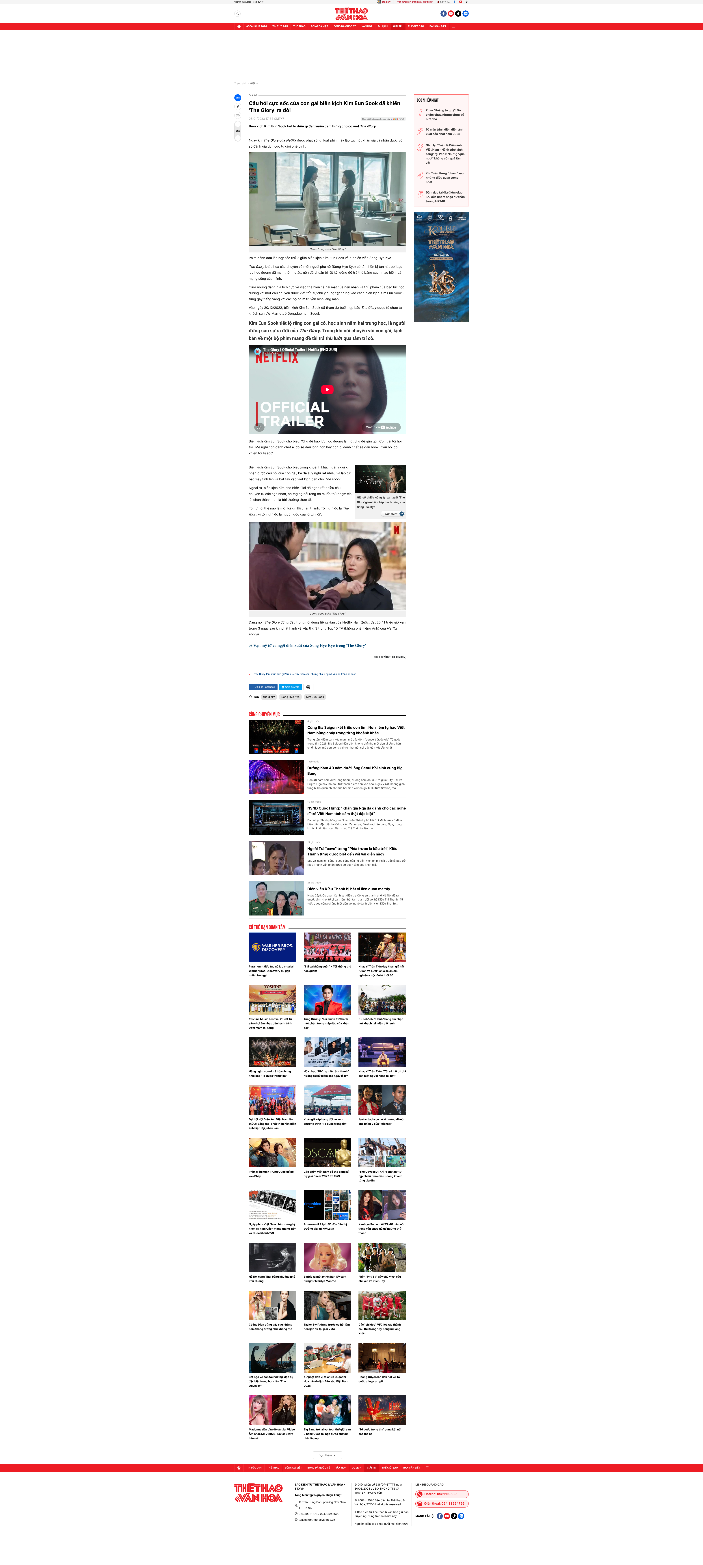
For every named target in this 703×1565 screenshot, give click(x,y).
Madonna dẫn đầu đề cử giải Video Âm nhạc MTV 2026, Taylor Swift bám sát (272, 1434)
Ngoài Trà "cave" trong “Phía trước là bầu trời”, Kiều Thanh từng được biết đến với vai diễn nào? (352, 851)
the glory (269, 697)
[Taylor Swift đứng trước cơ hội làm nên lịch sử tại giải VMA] (327, 1305)
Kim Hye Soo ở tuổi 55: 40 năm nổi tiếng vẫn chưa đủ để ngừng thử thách (381, 1228)
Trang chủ (240, 83)
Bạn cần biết (437, 26)
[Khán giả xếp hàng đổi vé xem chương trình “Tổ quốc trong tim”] (327, 1100)
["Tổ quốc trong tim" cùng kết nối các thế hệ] (382, 1410)
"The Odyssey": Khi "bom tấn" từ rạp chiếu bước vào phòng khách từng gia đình (380, 1176)
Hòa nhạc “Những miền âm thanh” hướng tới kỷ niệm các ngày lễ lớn (326, 1074)
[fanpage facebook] (443, 13)
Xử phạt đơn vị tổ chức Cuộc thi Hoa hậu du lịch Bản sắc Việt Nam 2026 (326, 1381)
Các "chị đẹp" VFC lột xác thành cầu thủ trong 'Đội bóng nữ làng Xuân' (379, 1329)
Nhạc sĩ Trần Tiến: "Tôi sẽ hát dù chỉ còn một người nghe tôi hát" (382, 1074)
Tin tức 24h (280, 26)
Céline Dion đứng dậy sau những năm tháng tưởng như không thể (270, 1327)
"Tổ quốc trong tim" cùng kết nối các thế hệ (379, 1432)
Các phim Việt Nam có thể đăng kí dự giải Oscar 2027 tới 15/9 (326, 1174)
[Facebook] (454, 2)
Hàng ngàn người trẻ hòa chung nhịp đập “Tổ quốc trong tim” (270, 1074)
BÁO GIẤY (386, 2)
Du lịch (383, 26)
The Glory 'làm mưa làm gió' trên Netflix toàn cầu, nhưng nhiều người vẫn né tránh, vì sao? (305, 674)
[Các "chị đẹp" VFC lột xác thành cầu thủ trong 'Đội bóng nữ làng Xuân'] (382, 1305)
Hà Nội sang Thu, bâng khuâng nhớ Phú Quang (272, 1279)
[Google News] (383, 120)
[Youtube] (460, 2)
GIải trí (397, 26)
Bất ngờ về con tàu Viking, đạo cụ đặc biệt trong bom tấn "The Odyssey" (271, 1381)
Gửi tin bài (445, 2)
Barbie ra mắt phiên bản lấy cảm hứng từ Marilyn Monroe (325, 1279)
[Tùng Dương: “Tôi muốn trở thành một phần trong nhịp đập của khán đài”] (327, 1000)
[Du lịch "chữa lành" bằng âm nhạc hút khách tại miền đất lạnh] (382, 1000)
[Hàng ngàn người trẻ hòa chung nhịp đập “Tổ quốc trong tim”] (272, 1052)
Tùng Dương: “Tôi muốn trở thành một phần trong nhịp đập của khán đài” (326, 1023)
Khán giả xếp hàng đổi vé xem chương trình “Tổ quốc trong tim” (326, 1121)
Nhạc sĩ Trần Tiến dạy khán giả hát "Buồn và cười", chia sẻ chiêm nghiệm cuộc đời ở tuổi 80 (381, 971)
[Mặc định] (238, 131)
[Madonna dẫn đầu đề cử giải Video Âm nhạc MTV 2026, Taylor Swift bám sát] (272, 1410)
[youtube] (451, 13)
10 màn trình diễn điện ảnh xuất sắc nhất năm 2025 (445, 132)
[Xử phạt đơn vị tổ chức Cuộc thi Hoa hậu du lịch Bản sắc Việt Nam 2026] (327, 1358)
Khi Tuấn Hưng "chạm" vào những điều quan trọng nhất (445, 177)
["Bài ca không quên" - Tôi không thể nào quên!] (327, 947)
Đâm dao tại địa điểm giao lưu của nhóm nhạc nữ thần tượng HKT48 (445, 197)
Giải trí (254, 83)
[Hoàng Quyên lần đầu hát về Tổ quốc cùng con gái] (382, 1358)
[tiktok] (458, 13)
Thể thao (299, 26)
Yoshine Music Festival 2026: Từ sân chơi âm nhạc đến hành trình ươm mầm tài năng (270, 1023)
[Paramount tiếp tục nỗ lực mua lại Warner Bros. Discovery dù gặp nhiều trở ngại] (272, 947)
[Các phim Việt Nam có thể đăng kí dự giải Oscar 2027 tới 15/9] (327, 1152)
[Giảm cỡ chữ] (238, 138)
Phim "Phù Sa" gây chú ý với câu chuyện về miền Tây (379, 1279)
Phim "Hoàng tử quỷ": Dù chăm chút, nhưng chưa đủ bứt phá (445, 114)
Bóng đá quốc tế (345, 26)
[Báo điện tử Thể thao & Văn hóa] (351, 13)
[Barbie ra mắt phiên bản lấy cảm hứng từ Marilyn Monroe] (327, 1257)
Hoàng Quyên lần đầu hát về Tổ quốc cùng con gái (379, 1379)
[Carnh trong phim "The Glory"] (327, 199)
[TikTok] (467, 2)
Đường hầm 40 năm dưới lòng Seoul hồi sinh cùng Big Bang (355, 771)
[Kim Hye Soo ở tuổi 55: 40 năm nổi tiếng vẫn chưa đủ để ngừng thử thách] (382, 1205)
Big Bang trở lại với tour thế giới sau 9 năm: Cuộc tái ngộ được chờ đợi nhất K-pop (327, 1434)
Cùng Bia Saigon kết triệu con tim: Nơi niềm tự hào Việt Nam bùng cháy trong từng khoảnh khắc (356, 730)
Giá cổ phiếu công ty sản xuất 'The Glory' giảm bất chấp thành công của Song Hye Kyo (381, 502)
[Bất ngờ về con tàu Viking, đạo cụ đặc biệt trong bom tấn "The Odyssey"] (272, 1358)
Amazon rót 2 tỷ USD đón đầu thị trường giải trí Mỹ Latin (325, 1226)
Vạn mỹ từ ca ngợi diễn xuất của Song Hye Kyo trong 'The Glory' (310, 645)
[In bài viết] (237, 115)
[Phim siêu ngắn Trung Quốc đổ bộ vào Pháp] (272, 1152)
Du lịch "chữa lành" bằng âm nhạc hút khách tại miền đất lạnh (380, 1021)
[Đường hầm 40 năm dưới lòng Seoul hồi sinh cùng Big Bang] (276, 777)
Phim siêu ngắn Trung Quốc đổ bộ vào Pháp (271, 1174)
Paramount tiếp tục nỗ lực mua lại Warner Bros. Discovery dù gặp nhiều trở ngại (271, 971)
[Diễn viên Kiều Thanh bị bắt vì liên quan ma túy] (276, 898)
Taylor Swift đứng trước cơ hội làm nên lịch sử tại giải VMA (327, 1327)
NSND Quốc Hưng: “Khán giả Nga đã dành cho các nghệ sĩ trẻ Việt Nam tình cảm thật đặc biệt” (356, 811)
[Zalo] (465, 13)
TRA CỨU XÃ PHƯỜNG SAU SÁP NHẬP (415, 2)
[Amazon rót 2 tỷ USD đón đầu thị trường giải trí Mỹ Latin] (327, 1205)
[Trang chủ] (238, 26)
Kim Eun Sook (315, 697)
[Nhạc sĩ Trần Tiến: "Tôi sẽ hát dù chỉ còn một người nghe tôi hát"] (382, 1052)
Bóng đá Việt (319, 26)
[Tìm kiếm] (237, 13)
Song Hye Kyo (290, 697)
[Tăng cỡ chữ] (238, 124)
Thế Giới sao (416, 26)
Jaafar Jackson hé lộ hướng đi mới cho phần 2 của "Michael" (381, 1121)
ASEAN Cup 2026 (256, 26)
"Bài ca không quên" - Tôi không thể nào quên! (327, 969)
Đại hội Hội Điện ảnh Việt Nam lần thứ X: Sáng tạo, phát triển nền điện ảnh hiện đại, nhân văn (272, 1124)
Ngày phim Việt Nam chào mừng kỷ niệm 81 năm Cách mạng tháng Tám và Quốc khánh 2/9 (272, 1228)
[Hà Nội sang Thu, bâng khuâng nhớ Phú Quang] (272, 1257)
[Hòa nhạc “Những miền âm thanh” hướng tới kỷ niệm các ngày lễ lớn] (327, 1052)
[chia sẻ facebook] (237, 106)
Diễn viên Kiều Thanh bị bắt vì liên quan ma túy (348, 889)
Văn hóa (367, 26)
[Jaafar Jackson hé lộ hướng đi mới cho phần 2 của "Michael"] (382, 1100)
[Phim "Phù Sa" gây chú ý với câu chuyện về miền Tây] (382, 1257)
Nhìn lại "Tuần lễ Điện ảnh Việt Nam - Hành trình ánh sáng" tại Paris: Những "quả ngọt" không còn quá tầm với (445, 154)
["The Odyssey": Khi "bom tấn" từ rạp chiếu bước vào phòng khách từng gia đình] (382, 1152)
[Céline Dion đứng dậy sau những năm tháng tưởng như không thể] (272, 1305)
